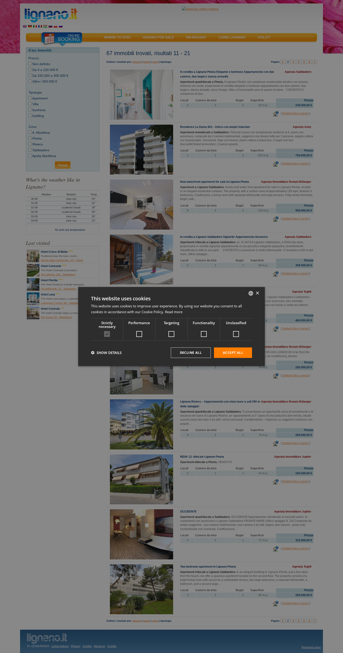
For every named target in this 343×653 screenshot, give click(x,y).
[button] (106, 352)
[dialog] (171, 326)
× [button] (257, 293)
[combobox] (250, 293)
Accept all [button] (233, 352)
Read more (173, 311)
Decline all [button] (191, 352)
